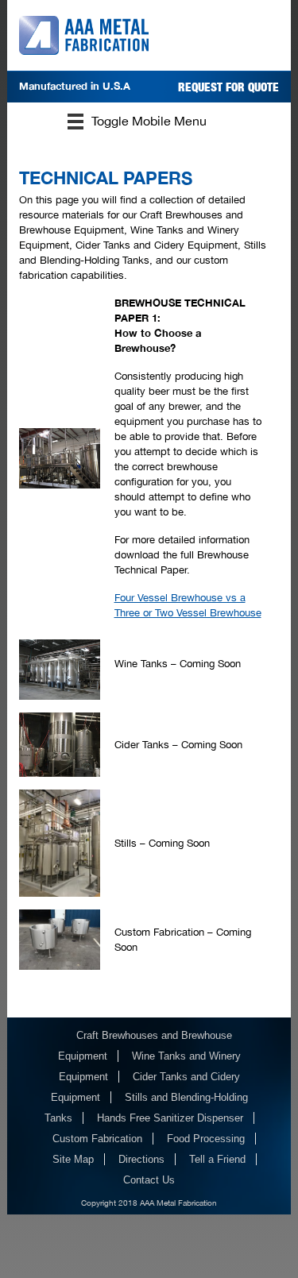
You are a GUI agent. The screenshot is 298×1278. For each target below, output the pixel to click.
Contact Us (149, 1180)
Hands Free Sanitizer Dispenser (170, 1118)
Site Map (73, 1159)
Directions (141, 1159)
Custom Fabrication (97, 1139)
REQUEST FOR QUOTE (228, 86)
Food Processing (206, 1139)
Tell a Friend (217, 1159)
